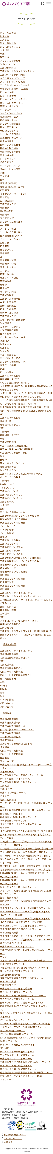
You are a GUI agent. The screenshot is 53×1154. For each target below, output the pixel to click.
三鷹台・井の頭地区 (10, 298)
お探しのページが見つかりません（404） (21, 1076)
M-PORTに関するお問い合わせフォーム (20, 929)
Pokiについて (7, 484)
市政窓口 (4, 190)
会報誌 (3, 536)
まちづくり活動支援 (10, 123)
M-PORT (4, 904)
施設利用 (4, 214)
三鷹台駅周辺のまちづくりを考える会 (19, 515)
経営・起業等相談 (9, 897)
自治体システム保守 (10, 144)
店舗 (2, 172)
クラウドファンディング (12, 78)
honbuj (4, 685)
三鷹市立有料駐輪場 (10, 375)
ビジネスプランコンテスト (13, 99)
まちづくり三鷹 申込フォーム (16, 1065)
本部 (2, 682)
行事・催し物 (7, 274)
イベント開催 (7, 533)
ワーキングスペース (10, 165)
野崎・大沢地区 (8, 305)
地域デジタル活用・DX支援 (14, 88)
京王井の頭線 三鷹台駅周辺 (14, 445)
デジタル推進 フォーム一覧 (15, 778)
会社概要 (4, 225)
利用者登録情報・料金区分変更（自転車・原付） (25, 407)
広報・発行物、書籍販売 (12, 319)
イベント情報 (7, 699)
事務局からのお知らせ (11, 624)
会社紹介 (4, 1048)
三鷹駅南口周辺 (8, 442)
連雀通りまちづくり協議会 (13, 519)
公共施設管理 (7, 200)
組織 (2, 368)
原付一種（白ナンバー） (12, 463)
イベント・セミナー (10, 526)
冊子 (2, 692)
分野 (2, 428)
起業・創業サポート (10, 95)
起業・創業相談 (8, 799)
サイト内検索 (43, 4)
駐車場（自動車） (9, 183)
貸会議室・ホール (9, 120)
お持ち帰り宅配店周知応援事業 (16, 743)
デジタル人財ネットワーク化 (15, 85)
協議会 (3, 689)
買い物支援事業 (8, 678)
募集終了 (4, 288)
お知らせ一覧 (7, 501)
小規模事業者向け (9, 330)
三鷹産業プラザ (8, 204)
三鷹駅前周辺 (7, 295)
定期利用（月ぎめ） (10, 379)
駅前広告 (4, 197)
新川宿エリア (7, 582)
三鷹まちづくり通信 (10, 540)
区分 (2, 256)
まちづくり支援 (8, 981)
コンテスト (5, 270)
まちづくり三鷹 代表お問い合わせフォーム (23, 995)
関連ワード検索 (8, 365)
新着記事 (7, 713)
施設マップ (5, 344)
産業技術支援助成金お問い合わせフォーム (21, 978)
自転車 (3, 459)
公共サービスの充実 (10, 169)
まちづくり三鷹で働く (11, 232)
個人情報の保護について (15, 1135)
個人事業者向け (8, 333)
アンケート (5, 957)
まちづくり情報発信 (10, 134)
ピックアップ (7, 249)
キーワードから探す (10, 477)
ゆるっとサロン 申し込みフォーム (18, 887)
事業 (2, 53)
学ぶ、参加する (8, 43)
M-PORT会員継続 (9, 932)
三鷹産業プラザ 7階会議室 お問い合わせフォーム (25, 1062)
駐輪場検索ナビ (8, 466)
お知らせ (4, 242)
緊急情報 (4, 253)
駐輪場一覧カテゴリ (10, 424)
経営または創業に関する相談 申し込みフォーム (25, 810)
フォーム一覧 (7, 761)
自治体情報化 (7, 141)
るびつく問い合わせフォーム (15, 1020)
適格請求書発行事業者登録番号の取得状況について (26, 1072)
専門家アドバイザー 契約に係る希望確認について (25, 901)
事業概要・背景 (8, 260)
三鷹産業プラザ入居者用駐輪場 (16, 988)
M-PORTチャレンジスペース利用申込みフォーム (25, 908)
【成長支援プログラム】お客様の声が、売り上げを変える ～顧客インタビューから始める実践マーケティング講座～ (26, 835)
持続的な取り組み (9, 148)
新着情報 (4, 246)
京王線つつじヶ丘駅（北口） (15, 452)
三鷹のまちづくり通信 (11, 547)
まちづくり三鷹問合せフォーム (16, 992)
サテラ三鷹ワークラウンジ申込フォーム (20, 824)
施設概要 (4, 207)
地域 (2, 438)
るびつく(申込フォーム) (12, 1030)
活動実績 (4, 575)
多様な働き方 (7, 162)
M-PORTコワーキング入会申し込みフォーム (23, 925)
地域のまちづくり (9, 130)
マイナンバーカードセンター (15, 193)
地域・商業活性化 (9, 127)
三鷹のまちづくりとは (11, 494)
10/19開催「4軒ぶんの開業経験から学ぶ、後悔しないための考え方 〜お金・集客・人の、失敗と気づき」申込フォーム (25, 859)
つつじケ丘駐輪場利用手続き (15, 382)
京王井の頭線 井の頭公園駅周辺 (16, 449)
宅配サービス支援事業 (11, 671)
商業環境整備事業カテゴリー (15, 657)
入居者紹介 (5, 323)
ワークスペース (8, 109)
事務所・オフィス (9, 106)
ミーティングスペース (11, 113)
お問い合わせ (7, 627)
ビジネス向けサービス (11, 102)
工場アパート (7, 176)
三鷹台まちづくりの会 (11, 554)
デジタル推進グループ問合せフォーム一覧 (21, 775)
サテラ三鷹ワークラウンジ (13, 820)
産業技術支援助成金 (10, 974)
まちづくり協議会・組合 (12, 512)
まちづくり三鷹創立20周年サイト (17, 1044)
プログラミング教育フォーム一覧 (17, 999)
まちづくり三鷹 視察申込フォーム (18, 1069)
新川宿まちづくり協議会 (12, 522)
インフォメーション (10, 239)
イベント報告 (7, 529)
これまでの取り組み (10, 736)
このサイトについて (10, 326)
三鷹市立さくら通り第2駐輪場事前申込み (21, 473)
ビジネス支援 (7, 92)
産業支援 (4, 785)
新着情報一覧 (9, 644)
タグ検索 (4, 747)
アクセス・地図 (8, 228)
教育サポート (7, 57)
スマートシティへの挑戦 (12, 81)
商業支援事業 (7, 664)
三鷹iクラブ (6, 789)
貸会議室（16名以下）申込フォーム (18, 817)
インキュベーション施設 (12, 337)
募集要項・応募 (8, 610)
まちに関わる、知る (10, 46)
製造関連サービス (9, 116)
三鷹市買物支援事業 (10, 722)
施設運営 (4, 757)
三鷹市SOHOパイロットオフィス (17, 946)
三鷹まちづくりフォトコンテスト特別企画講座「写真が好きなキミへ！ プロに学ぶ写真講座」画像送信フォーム (26, 634)
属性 (2, 456)
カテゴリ (4, 50)
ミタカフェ (5, 796)
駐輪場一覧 (5, 421)
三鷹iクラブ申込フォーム (13, 792)
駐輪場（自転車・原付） (12, 186)
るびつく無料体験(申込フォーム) (17, 1034)
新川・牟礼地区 (8, 309)
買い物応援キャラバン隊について (17, 729)
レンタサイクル (8, 158)
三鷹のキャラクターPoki (12, 74)
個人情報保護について (11, 235)
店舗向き (4, 340)
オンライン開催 (8, 291)
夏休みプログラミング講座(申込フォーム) (21, 1002)
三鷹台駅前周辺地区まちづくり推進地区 (20, 557)
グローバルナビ (48, 3)
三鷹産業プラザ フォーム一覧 (16, 1058)
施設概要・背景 (8, 263)
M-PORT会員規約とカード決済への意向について (25, 936)
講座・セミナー (8, 267)
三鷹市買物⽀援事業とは (12, 726)
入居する (4, 39)
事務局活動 (5, 281)
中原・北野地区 (8, 302)
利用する (4, 36)
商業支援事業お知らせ (11, 668)
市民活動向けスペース (11, 137)
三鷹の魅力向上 (8, 67)
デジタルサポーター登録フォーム (17, 1051)
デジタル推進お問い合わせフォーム (18, 782)
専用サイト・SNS (9, 277)
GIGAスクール (7, 64)
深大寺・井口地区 (9, 312)
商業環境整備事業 (9, 654)
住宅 (2, 179)
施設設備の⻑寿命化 (10, 151)
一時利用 (4, 431)
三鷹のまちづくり (9, 491)
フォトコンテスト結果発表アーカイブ (19, 620)
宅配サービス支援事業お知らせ (16, 675)
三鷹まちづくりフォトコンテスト (17, 71)
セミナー (4, 827)
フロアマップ (7, 218)
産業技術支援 (7, 155)
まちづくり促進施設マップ (13, 361)
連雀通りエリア (8, 568)
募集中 (3, 284)
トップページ (7, 1079)
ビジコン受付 (7, 372)
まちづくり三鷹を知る (11, 221)
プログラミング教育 (10, 60)
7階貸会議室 (6, 211)
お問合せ (8, 1142)
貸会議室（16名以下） (11, 813)
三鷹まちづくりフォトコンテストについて (21, 596)
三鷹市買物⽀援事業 (10, 733)
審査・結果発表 (8, 606)
